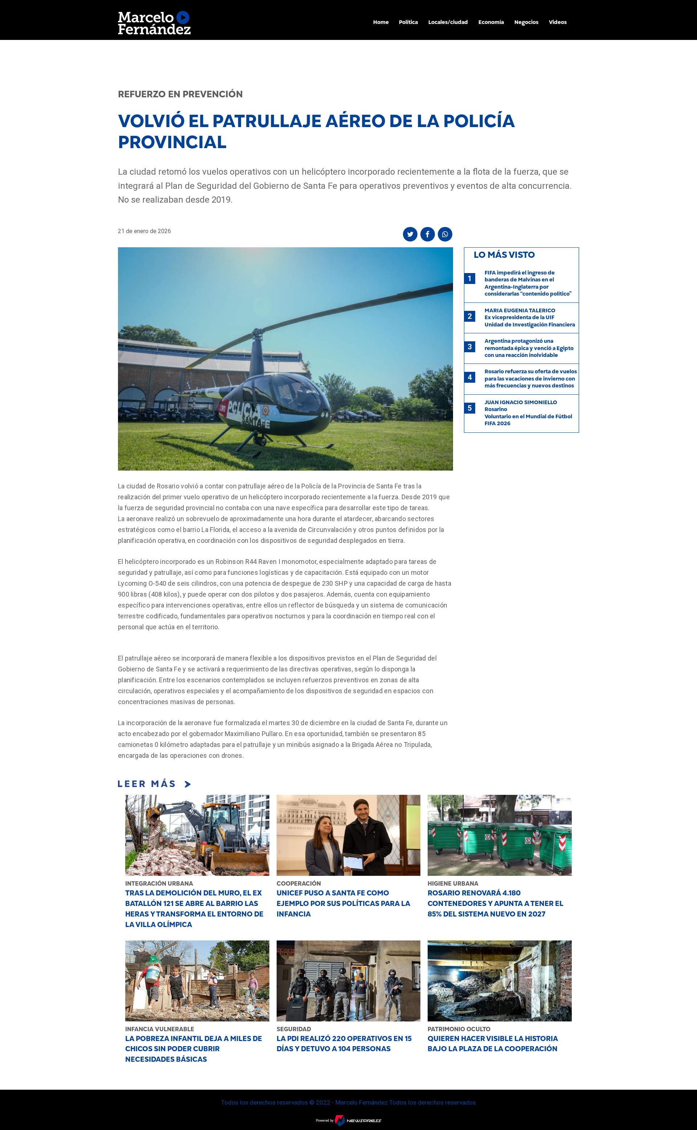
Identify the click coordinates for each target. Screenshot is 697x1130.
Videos (558, 22)
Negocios (526, 22)
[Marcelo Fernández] (154, 24)
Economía (491, 22)
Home (381, 22)
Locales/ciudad (448, 22)
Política (408, 22)
